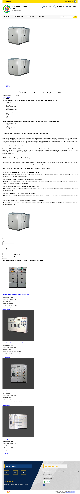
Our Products (30, 16)
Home (7, 87)
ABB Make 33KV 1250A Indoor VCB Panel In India (15, 294)
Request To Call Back (6, 86)
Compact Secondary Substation (12, 89)
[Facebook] (75, 2)
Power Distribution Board (9, 391)
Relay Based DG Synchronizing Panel (12, 342)
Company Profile (18, 16)
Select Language (68, 1)
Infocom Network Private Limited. (70, 492)
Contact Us (41, 16)
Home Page (7, 16)
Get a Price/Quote (6, 97)
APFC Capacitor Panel (8, 439)
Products (7, 88)
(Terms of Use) (73, 491)
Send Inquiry (7, 85)
